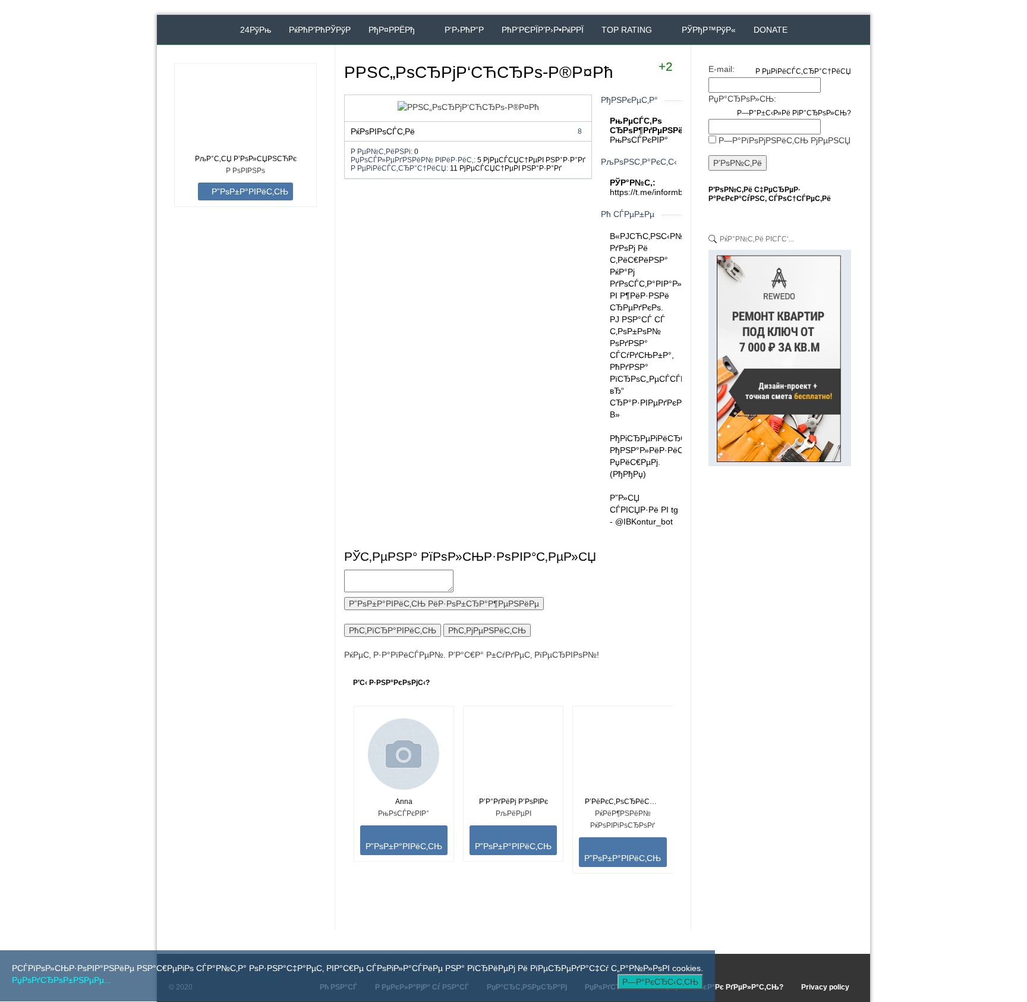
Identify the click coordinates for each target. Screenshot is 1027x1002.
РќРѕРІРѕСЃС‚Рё (466, 131)
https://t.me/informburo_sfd (660, 192)
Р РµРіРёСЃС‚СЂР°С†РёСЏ (803, 71)
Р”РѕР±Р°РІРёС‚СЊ (248, 191)
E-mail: (721, 69)
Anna (403, 801)
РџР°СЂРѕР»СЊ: (742, 98)
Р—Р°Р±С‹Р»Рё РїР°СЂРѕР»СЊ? (794, 113)
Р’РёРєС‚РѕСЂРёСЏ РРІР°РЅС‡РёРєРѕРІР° (622, 801)
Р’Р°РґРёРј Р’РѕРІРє (513, 801)
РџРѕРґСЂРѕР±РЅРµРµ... (61, 980)
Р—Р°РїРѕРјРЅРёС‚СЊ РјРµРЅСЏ (784, 140)
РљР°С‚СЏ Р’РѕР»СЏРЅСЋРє (246, 159)
